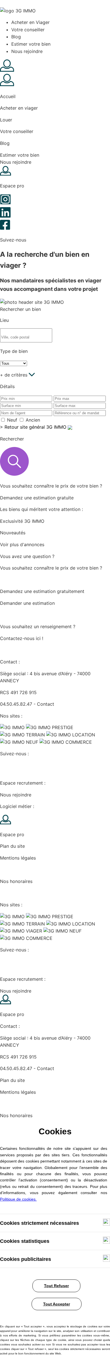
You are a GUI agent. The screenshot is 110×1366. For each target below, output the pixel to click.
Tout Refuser (56, 1285)
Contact (45, 704)
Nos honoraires (16, 881)
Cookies (8, 870)
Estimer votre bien (30, 44)
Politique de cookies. (18, 1199)
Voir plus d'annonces (22, 544)
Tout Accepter (56, 1304)
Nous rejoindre (27, 51)
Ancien (33, 420)
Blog (16, 36)
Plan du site (12, 846)
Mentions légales (18, 858)
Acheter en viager (19, 108)
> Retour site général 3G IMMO (34, 427)
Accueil (8, 96)
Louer (6, 120)
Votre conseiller (28, 29)
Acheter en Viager (30, 22)
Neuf (12, 420)
